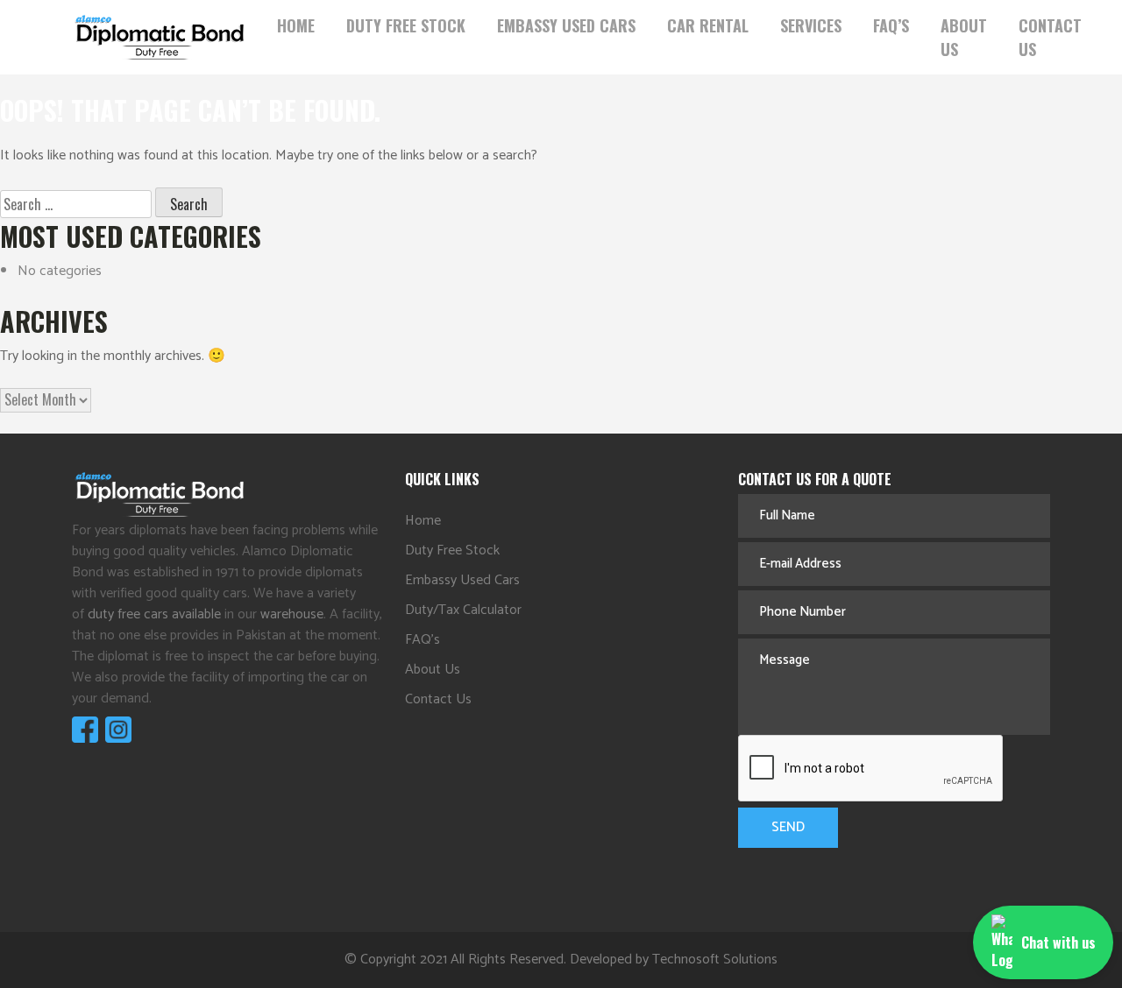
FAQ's (422, 640)
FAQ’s (891, 25)
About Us (964, 37)
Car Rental (708, 25)
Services (811, 25)
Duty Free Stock (405, 25)
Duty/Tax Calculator (463, 610)
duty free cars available (154, 614)
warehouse (291, 614)
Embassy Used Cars (566, 25)
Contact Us (1050, 37)
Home (296, 25)
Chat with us (1058, 942)
